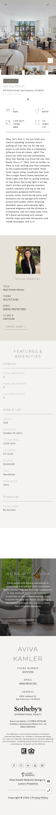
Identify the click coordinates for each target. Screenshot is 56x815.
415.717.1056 (11, 299)
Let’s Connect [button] (26, 620)
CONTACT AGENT (14, 326)
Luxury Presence (28, 783)
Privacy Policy (40, 797)
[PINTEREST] (42, 765)
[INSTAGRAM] (21, 765)
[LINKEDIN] (28, 765)
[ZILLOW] (35, 765)
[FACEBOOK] (14, 765)
